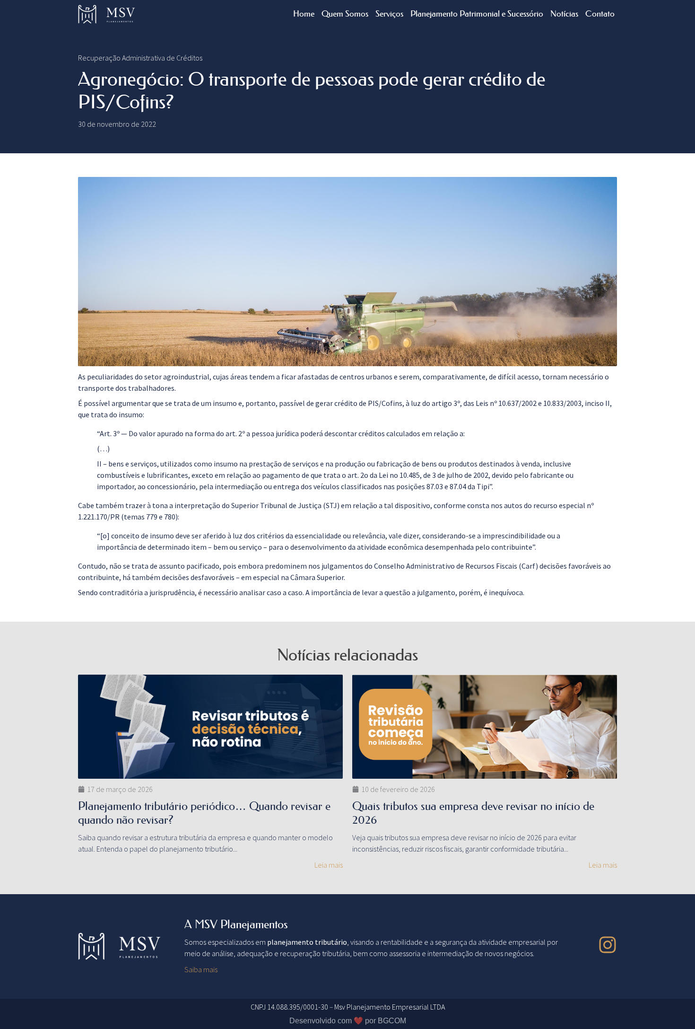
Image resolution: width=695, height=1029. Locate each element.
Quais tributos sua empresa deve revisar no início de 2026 (473, 813)
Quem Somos (344, 14)
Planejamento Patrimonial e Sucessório (476, 14)
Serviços (389, 14)
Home (303, 14)
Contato (600, 14)
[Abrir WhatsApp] (671, 1005)
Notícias (564, 14)
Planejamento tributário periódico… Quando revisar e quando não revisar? (204, 813)
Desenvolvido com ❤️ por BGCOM (347, 1021)
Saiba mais (200, 969)
